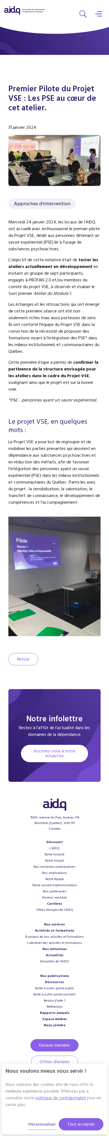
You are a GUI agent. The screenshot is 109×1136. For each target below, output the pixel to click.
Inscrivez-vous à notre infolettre (54, 753)
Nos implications (54, 873)
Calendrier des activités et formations (54, 943)
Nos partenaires (55, 891)
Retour (23, 659)
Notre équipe (54, 879)
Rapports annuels (54, 1013)
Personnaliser (42, 1124)
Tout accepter (81, 1124)
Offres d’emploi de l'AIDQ (54, 910)
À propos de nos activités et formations (54, 936)
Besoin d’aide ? (54, 1000)
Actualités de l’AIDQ (54, 961)
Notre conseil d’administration (54, 885)
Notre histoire (54, 854)
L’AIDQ (54, 848)
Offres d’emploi (54, 1062)
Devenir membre (54, 897)
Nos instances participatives (54, 866)
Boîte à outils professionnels (54, 994)
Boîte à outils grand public (54, 988)
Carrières (54, 903)
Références (55, 1006)
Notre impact (54, 860)
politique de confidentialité (60, 1098)
